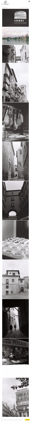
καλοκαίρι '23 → (26, 7)
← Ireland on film (22, 7)
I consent (27, 419)
